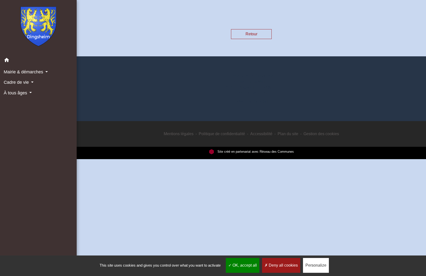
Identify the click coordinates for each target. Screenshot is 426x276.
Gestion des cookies (321, 134)
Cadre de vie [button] (17, 82)
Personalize (315, 265)
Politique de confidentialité (222, 134)
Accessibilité (261, 134)
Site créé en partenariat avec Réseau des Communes (255, 151)
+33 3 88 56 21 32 (251, 93)
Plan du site (288, 134)
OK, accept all (244, 265)
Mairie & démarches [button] (24, 71)
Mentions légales (179, 134)
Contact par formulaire (251, 101)
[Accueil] (38, 27)
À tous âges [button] (16, 92)
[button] (38, 61)
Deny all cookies (283, 265)
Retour (251, 34)
